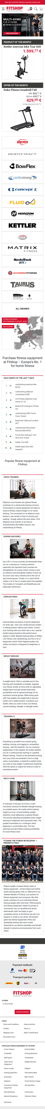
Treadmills (9, 716)
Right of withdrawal (31, 1033)
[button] (4, 24)
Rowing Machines (12, 536)
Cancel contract (22, 1012)
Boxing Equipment (10, 1073)
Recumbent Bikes (31, 1073)
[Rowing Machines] (22, 548)
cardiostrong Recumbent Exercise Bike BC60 (25, 429)
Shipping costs (8, 1033)
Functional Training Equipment (11, 1086)
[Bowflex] (22, 166)
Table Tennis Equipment (8, 1063)
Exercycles (8, 1077)
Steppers (7, 1081)
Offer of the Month (16, 85)
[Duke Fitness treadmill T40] (22, 119)
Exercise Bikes (10, 597)
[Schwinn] (22, 273)
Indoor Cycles (9, 1069)
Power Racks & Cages (32, 1081)
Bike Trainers (29, 1077)
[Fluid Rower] (22, 202)
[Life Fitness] (22, 237)
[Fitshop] (14, 9)
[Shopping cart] (42, 9)
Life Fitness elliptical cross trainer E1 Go (26, 400)
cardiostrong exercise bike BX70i (25, 385)
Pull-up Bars (29, 1092)
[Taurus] (22, 285)
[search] (36, 9)
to (8, 1004)
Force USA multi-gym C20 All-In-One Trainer (25, 436)
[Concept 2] (22, 190)
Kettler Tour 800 (21, 442)
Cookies (6, 1029)
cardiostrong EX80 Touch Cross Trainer (25, 414)
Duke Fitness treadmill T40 (20, 90)
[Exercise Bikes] (22, 609)
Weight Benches (11, 656)
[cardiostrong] (22, 178)
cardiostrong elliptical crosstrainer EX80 (24, 393)
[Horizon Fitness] (22, 213)
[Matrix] (22, 249)
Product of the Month (17, 42)
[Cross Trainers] (22, 489)
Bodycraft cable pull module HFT (26, 421)
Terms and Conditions (11, 1024)
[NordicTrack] (22, 261)
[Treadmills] (22, 728)
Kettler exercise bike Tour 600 (22, 46)
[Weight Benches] (22, 668)
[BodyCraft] (22, 154)
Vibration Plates (30, 1096)
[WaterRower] (22, 297)
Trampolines (29, 1058)
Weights (27, 1069)
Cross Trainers (11, 477)
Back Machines (9, 1092)
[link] (22, 333)
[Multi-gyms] (22, 791)
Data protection (29, 1024)
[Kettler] (22, 225)
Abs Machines (30, 1085)
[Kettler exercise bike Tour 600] (22, 67)
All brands (7, 1102)
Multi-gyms (9, 778)
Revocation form (9, 1037)
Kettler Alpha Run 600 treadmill (24, 448)
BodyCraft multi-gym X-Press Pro (27, 407)
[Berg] (22, 142)
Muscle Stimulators (11, 1096)
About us (27, 1029)
